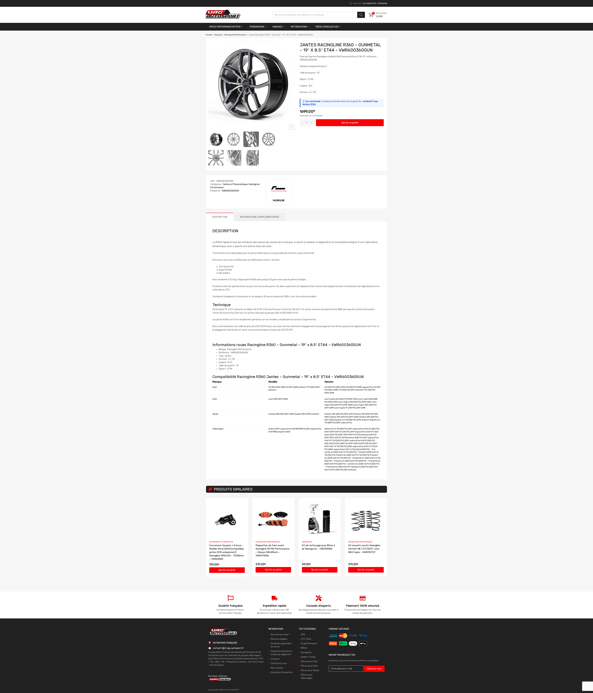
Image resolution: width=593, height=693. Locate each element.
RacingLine (306, 652)
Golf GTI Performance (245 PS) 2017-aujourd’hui (356, 437)
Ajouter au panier (349, 122)
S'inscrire (382, 3)
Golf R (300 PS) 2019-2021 (346, 443)
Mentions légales (279, 639)
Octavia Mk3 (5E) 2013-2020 (281, 414)
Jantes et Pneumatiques (235, 184)
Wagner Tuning (308, 657)
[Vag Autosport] (223, 19)
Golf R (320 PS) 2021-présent (342, 469)
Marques (277, 26)
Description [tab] (219, 217)
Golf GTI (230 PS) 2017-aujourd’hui (350, 431)
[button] (291, 127)
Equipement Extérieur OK (221, 542)
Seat (214, 399)
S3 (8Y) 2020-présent (296, 387)
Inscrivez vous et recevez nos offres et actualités (353, 660)
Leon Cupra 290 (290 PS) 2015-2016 (354, 402)
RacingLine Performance (235, 35)
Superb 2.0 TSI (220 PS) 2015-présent (351, 420)
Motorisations (299, 26)
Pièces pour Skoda (310, 670)
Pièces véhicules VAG (327, 26)
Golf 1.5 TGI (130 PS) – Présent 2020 (355, 452)
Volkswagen (218, 429)
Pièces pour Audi (309, 661)
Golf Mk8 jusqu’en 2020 (279, 431)
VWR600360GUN (230, 190)
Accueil (209, 35)
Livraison (275, 659)
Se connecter (369, 3)
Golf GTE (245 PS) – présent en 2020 (346, 464)
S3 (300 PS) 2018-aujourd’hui (359, 387)
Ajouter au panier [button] (227, 570)
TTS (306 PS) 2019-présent (350, 390)
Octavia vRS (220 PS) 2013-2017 (338, 414)
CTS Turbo (306, 639)
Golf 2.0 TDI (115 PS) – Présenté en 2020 (350, 458)
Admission (307, 542)
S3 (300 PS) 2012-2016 (334, 387)
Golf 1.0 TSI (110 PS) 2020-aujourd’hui (346, 446)
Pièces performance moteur (225, 26)
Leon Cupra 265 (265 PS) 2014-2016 (341, 399)
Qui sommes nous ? (280, 634)
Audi (214, 387)
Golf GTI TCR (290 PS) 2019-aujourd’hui (342, 440)
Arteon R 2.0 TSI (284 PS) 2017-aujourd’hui (344, 429)
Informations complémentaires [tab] (259, 217)
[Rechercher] (361, 15)
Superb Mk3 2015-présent (307, 414)
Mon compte (277, 668)
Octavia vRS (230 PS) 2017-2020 (344, 417)
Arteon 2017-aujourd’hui (280, 429)
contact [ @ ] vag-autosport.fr (228, 648)
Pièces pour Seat (309, 666)
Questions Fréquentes (282, 672)
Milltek (304, 648)
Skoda (215, 414)
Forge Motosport (309, 643)
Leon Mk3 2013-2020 (278, 399)
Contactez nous (279, 663)
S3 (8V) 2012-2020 (277, 387)
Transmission (256, 26)
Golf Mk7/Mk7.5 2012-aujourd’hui (306, 429)
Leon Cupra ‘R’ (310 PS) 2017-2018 (349, 408)
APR (303, 634)
